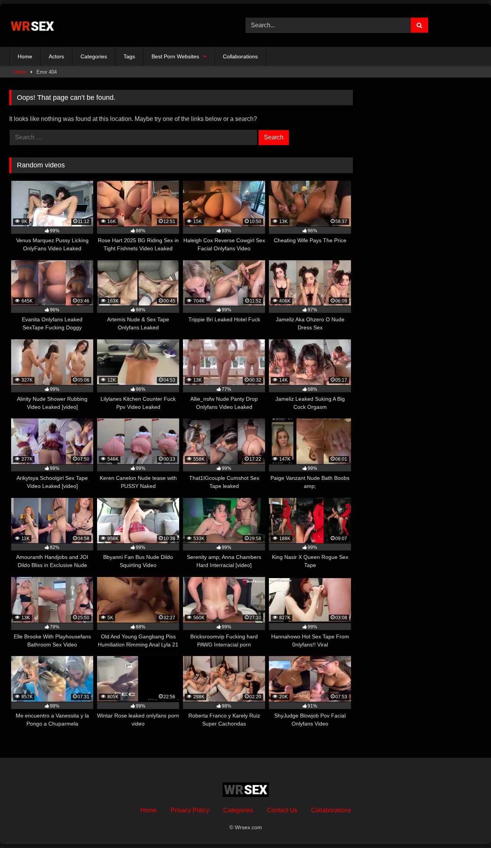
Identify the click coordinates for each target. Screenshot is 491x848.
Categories (94, 56)
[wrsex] (32, 25)
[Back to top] (467, 825)
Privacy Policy (190, 810)
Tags (129, 56)
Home (25, 56)
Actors (56, 56)
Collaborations (240, 56)
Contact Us (282, 810)
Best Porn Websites (175, 56)
